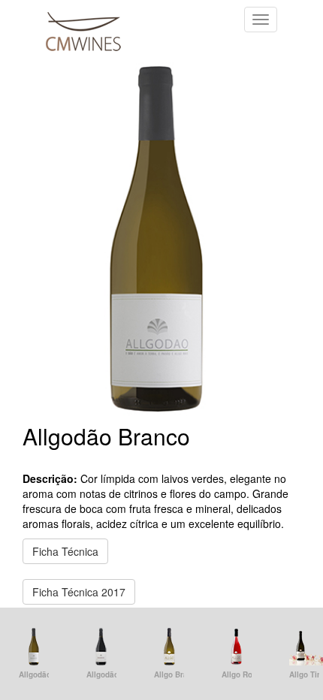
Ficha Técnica (65, 551)
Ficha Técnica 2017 (78, 591)
